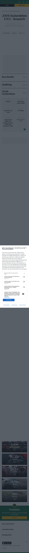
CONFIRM (8, 299)
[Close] (26, 248)
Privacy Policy (22, 305)
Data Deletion (7, 305)
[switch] (23, 277)
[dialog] (14, 276)
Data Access (14, 305)
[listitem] (14, 273)
